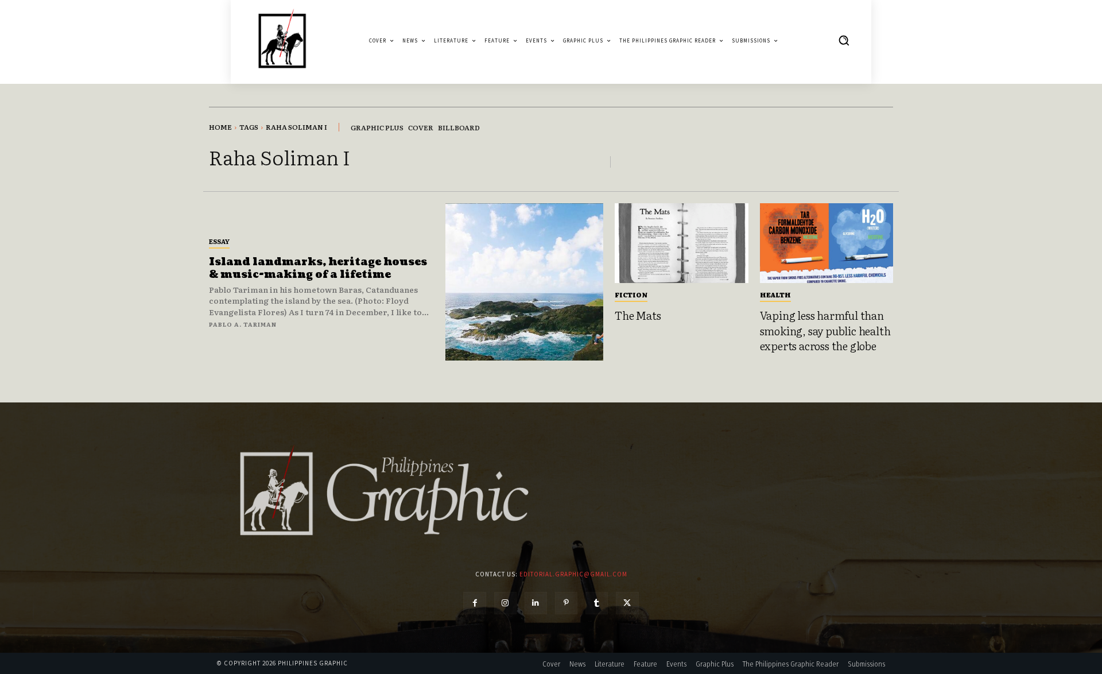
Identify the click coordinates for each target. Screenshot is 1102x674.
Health (775, 294)
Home (220, 127)
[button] (843, 40)
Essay (219, 241)
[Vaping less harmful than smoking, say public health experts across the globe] (827, 243)
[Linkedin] (536, 603)
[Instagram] (505, 603)
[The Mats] (681, 243)
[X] (627, 603)
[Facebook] (474, 603)
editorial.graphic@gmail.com (573, 574)
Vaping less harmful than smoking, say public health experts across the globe (825, 330)
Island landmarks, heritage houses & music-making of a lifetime (318, 268)
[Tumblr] (596, 603)
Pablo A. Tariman (243, 324)
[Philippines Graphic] (282, 40)
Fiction (631, 294)
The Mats (638, 315)
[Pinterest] (566, 603)
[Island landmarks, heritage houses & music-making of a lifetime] (524, 282)
